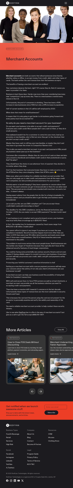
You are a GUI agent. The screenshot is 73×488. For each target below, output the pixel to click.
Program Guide (32, 454)
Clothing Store (53, 441)
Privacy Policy (32, 457)
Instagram (10, 457)
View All (61, 330)
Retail (8, 437)
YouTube (9, 464)
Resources (52, 430)
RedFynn (22, 312)
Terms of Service (33, 461)
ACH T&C (31, 464)
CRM (50, 434)
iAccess (51, 437)
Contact (30, 441)
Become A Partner (34, 444)
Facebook (10, 454)
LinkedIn (9, 461)
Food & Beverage (12, 434)
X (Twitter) (10, 468)
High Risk (9, 444)
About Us (30, 434)
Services (9, 441)
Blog (29, 437)
